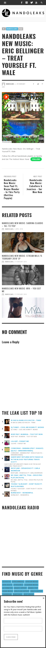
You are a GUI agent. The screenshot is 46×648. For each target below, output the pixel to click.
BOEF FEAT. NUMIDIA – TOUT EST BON (27, 434)
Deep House (29, 594)
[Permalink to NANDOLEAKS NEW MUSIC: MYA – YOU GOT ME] (23, 308)
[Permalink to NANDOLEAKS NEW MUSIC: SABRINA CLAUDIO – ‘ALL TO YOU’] (23, 242)
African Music (32, 581)
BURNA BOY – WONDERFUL (22, 493)
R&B (20, 28)
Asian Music (8, 591)
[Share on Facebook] (33, 84)
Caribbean (7, 594)
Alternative (8, 587)
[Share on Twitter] (38, 84)
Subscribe (11, 637)
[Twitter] (31, 2)
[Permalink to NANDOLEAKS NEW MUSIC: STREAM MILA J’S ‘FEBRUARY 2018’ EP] (23, 275)
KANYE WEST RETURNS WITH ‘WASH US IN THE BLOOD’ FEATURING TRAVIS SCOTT (27, 459)
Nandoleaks (12, 28)
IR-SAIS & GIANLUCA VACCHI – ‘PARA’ (26, 420)
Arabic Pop (33, 587)
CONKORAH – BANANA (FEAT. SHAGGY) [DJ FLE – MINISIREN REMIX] (27, 449)
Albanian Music (31, 584)
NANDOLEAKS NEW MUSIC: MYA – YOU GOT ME (21, 290)
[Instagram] (26, 2)
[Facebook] (21, 2)
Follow (36, 159)
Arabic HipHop (20, 587)
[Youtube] (36, 2)
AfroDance (18, 584)
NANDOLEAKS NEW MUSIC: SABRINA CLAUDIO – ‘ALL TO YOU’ (22, 224)
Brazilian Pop (36, 591)
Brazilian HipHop (21, 591)
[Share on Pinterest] (42, 84)
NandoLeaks (9, 229)
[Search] (5, 2)
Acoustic (7, 581)
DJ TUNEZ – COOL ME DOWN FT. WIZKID (27, 427)
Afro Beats (7, 584)
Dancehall (17, 594)
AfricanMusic (18, 581)
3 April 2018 (18, 229)
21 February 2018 (20, 262)
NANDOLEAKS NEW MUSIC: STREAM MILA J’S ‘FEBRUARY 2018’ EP (22, 257)
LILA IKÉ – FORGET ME (20, 441)
